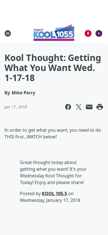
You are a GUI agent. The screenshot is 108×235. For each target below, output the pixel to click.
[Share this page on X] (79, 107)
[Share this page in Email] (89, 107)
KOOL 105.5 (54, 193)
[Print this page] (100, 107)
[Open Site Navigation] (7, 33)
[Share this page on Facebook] (68, 107)
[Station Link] (54, 33)
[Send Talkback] (88, 33)
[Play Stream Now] (99, 33)
